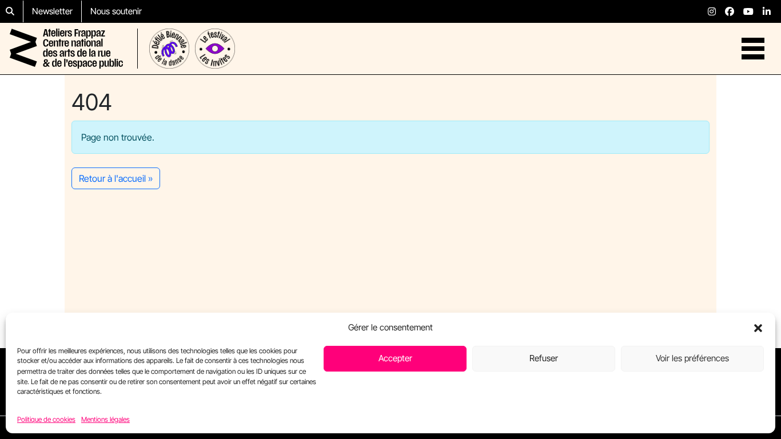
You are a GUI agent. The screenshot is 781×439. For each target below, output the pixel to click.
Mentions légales (105, 418)
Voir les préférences (692, 358)
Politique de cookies (46, 418)
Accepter (395, 358)
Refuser (543, 358)
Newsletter (52, 11)
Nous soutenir (116, 11)
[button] (758, 327)
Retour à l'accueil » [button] (116, 178)
